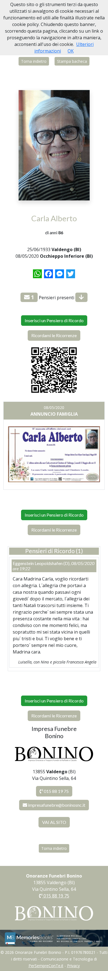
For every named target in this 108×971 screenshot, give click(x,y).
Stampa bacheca (72, 61)
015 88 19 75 (56, 791)
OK (71, 51)
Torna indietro (34, 61)
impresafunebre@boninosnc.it (56, 805)
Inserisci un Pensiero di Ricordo (54, 320)
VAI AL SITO (54, 822)
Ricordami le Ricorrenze (54, 335)
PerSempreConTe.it (46, 965)
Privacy (73, 965)
